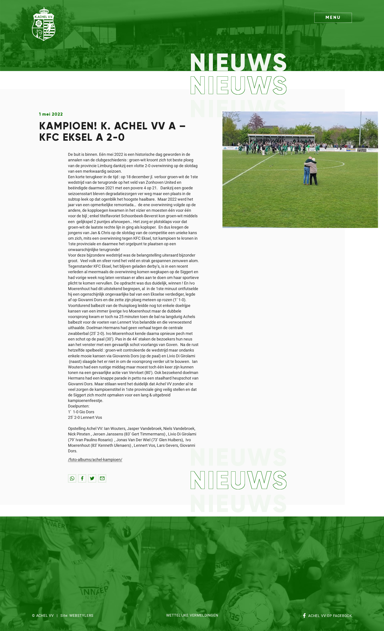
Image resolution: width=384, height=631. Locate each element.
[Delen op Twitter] (92, 478)
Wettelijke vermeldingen (192, 615)
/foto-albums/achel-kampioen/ (95, 460)
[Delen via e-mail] (102, 478)
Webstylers (81, 616)
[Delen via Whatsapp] (72, 478)
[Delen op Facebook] (82, 478)
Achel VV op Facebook (330, 616)
